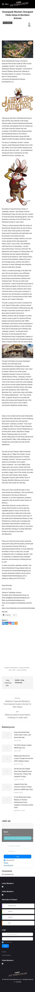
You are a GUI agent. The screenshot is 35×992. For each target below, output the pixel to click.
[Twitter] (13, 623)
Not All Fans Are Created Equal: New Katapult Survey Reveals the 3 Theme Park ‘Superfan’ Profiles (23, 772)
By (24, 667)
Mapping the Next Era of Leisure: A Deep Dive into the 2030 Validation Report (23, 758)
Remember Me (10, 860)
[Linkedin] (6, 623)
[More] (16, 623)
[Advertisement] (17, 644)
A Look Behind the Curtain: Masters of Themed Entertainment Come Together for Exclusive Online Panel (23, 802)
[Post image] (7, 735)
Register (6, 862)
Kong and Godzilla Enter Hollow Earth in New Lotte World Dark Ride (22, 734)
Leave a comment (21, 670)
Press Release (7, 22)
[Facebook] (3, 623)
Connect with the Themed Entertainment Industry (18, 838)
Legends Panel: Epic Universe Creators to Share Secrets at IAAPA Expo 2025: (23, 786)
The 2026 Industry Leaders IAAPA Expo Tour (23, 746)
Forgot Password (8, 865)
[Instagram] (9, 623)
